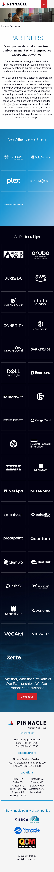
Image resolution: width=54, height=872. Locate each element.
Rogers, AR (18, 792)
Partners (15, 26)
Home (4, 26)
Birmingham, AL (18, 795)
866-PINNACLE (31, 743)
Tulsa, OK (18, 779)
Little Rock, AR (18, 789)
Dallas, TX (18, 782)
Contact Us (27, 696)
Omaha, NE (37, 782)
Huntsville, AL (37, 779)
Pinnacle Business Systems (27, 759)
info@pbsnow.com (30, 739)
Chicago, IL (18, 785)
